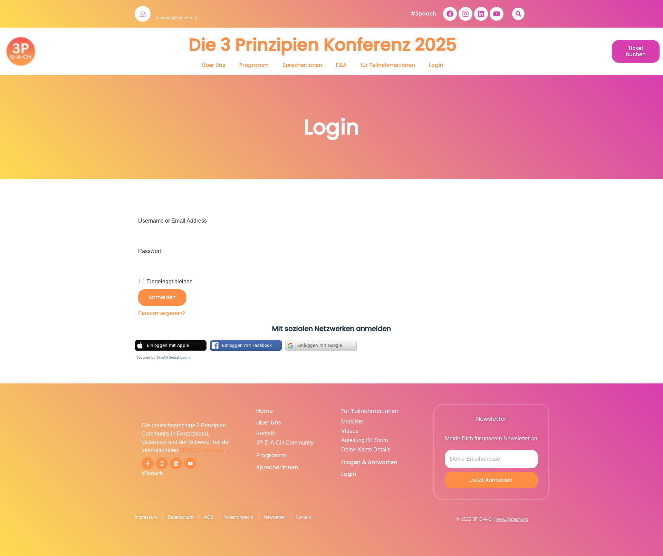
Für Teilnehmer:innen (369, 411)
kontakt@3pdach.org (176, 17)
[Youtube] (496, 14)
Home (264, 411)
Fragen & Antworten (369, 462)
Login (436, 65)
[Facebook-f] (148, 463)
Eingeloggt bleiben (169, 281)
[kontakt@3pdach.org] (143, 14)
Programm (254, 65)
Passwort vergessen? (161, 313)
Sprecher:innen (302, 65)
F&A (341, 65)
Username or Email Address (172, 221)
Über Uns (213, 65)
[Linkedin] (481, 14)
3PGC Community (202, 450)
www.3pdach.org (512, 519)
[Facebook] (450, 14)
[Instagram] (465, 14)
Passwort (149, 251)
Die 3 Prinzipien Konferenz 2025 (323, 44)
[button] (518, 14)
